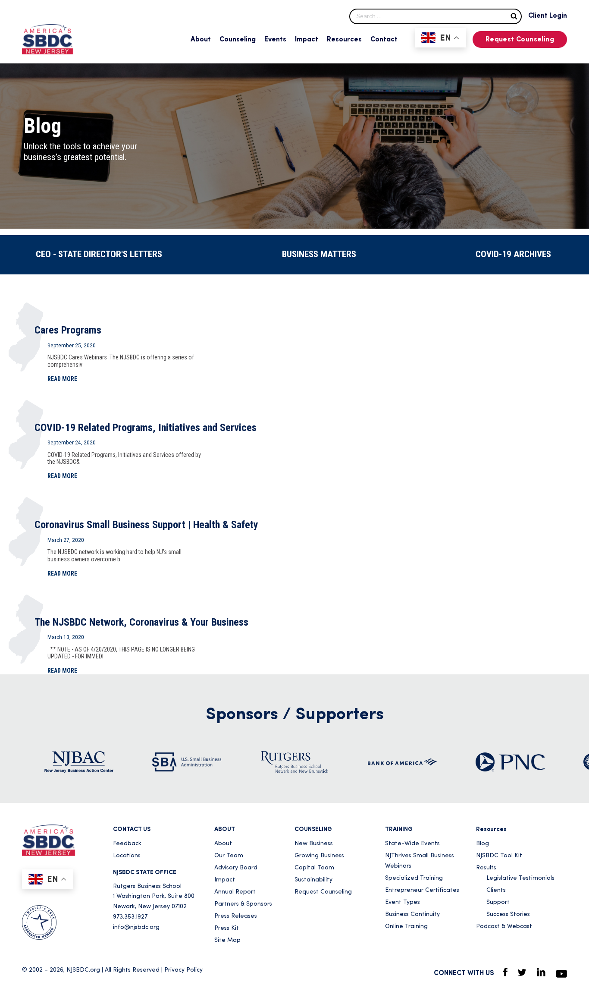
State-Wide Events (412, 843)
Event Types (402, 902)
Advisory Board (235, 868)
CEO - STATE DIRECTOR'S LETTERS (99, 254)
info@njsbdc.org (136, 927)
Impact (306, 39)
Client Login (547, 16)
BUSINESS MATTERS (319, 254)
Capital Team (314, 868)
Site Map (227, 940)
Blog (482, 843)
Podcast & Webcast (504, 926)
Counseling (237, 39)
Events (275, 39)
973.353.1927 (130, 917)
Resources (344, 39)
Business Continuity (412, 914)
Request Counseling (520, 39)
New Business (313, 843)
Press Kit (226, 928)
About (201, 39)
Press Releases (235, 916)
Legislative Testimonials (520, 878)
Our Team (228, 856)
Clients (496, 890)
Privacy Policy (183, 970)
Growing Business (319, 856)
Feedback (127, 843)
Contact (384, 39)
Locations (127, 856)
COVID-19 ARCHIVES (513, 254)
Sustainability (313, 880)
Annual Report (235, 892)
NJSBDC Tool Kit (499, 856)
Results (486, 868)
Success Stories (508, 914)
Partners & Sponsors (243, 904)
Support (498, 902)
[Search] (514, 16)
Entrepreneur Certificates (422, 890)
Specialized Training (414, 878)
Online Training (406, 926)
